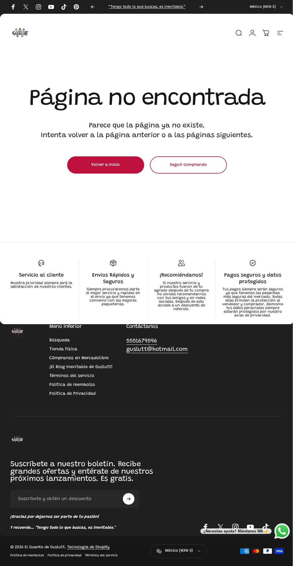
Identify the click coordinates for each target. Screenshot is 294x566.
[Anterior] (92, 7)
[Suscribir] (128, 499)
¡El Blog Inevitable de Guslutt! (81, 367)
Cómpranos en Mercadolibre (79, 358)
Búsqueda (59, 340)
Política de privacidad (65, 555)
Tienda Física (63, 349)
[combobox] (267, 7)
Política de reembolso (72, 385)
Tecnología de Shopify (88, 547)
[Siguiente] (201, 7)
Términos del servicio (71, 376)
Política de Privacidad (72, 394)
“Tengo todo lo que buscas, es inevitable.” (147, 7)
